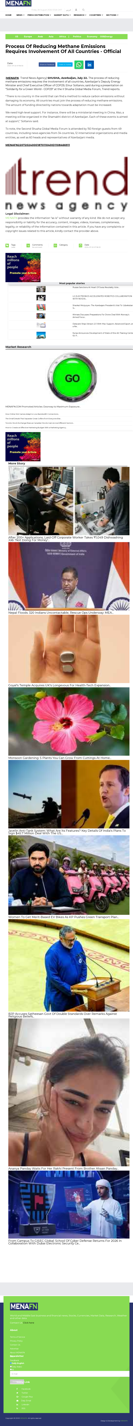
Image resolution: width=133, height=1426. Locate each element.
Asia (50, 36)
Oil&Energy (109, 36)
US (13, 36)
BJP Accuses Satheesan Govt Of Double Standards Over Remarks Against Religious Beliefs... (62, 1015)
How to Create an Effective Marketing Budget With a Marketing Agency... (36, 427)
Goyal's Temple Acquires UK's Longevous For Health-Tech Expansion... (59, 685)
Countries (95, 15)
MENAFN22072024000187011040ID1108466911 (37, 145)
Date (10, 63)
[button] (76, 9)
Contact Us (15, 1345)
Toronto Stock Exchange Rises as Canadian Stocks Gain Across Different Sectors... (39, 423)
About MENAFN (17, 1352)
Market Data (61, 15)
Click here (28, 1322)
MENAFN (12, 78)
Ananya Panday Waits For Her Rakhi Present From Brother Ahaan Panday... (63, 1168)
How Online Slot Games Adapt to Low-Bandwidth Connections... (32, 414)
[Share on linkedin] (89, 65)
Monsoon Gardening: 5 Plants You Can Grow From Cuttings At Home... (59, 758)
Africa (62, 36)
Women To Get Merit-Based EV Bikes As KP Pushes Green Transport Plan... (63, 917)
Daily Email (26, 1400)
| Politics (76, 36)
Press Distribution (38, 15)
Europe (28, 36)
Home (8, 15)
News (19, 15)
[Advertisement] (52, 25)
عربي (68, 9)
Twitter (24, 1393)
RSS (23, 1408)
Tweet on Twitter (65, 64)
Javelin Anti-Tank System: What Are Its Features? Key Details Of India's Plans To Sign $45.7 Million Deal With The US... (67, 832)
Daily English (18, 1363)
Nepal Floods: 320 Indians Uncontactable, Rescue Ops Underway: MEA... (61, 612)
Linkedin (25, 1404)
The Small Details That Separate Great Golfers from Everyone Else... (33, 419)
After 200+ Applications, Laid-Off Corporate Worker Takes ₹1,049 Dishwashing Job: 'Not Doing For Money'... (65, 539)
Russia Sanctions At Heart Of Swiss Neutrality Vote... (96, 287)
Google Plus (27, 1397)
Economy (92, 36)
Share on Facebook (47, 64)
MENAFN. (24, 1418)
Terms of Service (17, 1337)
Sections (111, 15)
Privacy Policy (16, 1341)
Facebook (26, 1389)
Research (79, 15)
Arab (40, 36)
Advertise (14, 1349)
